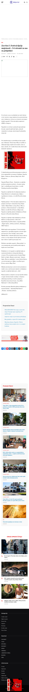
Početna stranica (4, 39)
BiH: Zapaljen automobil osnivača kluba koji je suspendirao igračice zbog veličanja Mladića (14, 578)
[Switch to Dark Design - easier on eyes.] (27, 2)
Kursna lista (3, 621)
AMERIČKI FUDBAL (5, 653)
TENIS (2, 641)
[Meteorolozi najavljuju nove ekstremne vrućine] (14, 511)
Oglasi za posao (4, 619)
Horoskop (3, 625)
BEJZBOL (3, 655)
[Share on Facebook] (7, 57)
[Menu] (2, 2)
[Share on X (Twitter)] (9, 57)
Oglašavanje (3, 675)
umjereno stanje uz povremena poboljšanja (15, 316)
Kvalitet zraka (4, 628)
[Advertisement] (14, 21)
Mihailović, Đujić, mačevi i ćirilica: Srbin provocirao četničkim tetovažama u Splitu (14, 601)
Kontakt (3, 671)
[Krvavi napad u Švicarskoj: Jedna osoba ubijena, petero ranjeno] (14, 546)
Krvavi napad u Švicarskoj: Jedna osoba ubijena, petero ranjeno (15, 556)
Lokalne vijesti (4, 616)
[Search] (24, 2)
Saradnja (3, 673)
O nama (3, 666)
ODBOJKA (3, 650)
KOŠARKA (3, 644)
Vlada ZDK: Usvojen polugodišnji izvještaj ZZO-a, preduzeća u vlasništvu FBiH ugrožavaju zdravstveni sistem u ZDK (13, 407)
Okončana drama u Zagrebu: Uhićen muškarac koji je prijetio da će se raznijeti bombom (15, 324)
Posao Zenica (4, 630)
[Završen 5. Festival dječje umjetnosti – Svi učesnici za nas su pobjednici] (14, 68)
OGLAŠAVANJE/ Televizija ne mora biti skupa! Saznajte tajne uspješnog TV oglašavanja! (14, 312)
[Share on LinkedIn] (14, 57)
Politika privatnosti (5, 680)
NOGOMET (3, 639)
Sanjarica (3, 623)
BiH (2, 42)
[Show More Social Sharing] (16, 57)
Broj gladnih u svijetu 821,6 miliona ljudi (15, 319)
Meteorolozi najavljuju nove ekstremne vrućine (12, 522)
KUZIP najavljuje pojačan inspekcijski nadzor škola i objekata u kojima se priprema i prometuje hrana (14, 430)
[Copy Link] (11, 57)
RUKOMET (3, 646)
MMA (2, 657)
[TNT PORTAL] (14, 2)
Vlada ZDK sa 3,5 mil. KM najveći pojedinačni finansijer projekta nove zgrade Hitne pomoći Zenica (13, 499)
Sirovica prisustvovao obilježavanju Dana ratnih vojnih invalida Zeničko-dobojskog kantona (14, 477)
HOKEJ (3, 648)
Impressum (3, 668)
